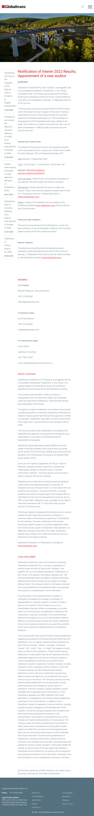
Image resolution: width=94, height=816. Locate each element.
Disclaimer (66, 796)
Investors (36, 800)
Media (34, 804)
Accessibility (67, 793)
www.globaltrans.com (45, 205)
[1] (51, 452)
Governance (37, 796)
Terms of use (67, 804)
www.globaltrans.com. (27, 546)
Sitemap (65, 800)
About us (36, 793)
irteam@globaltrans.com (28, 197)
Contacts (36, 807)
